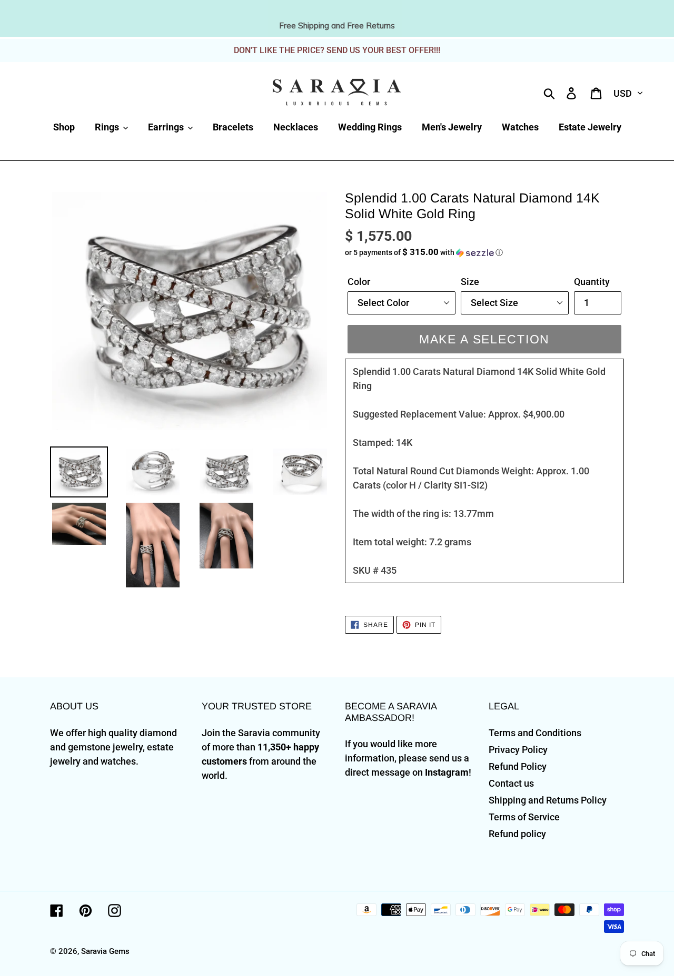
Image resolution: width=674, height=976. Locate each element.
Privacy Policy (518, 749)
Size (470, 281)
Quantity (592, 281)
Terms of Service (524, 816)
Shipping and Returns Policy (548, 800)
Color (359, 281)
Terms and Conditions (535, 732)
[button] (484, 252)
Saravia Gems (105, 951)
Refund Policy (518, 766)
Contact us (511, 783)
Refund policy (517, 833)
